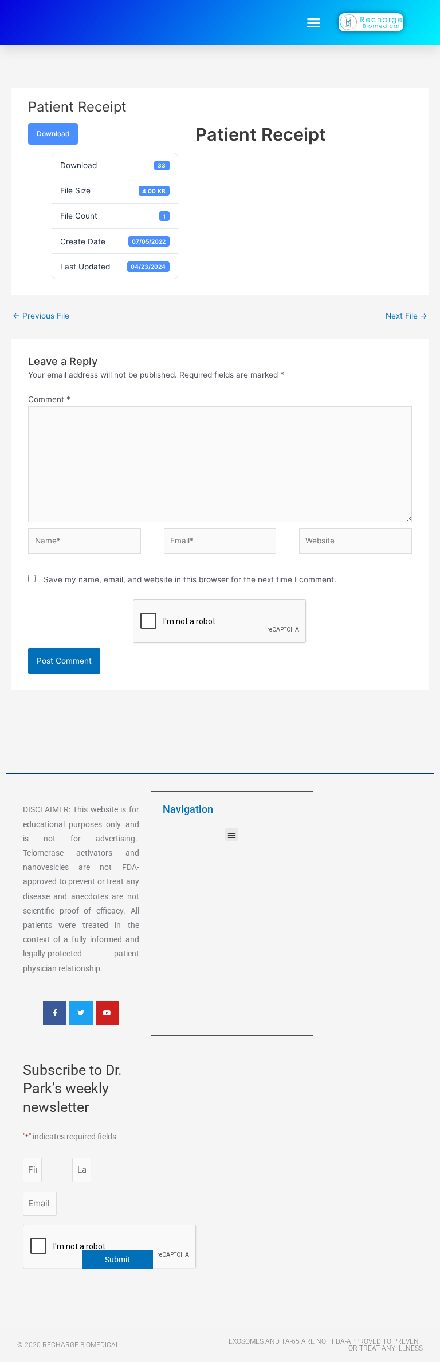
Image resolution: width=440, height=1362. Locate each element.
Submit (117, 1259)
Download (53, 133)
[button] (314, 22)
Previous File (41, 315)
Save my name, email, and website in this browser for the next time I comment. (190, 579)
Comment (49, 399)
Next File (406, 315)
